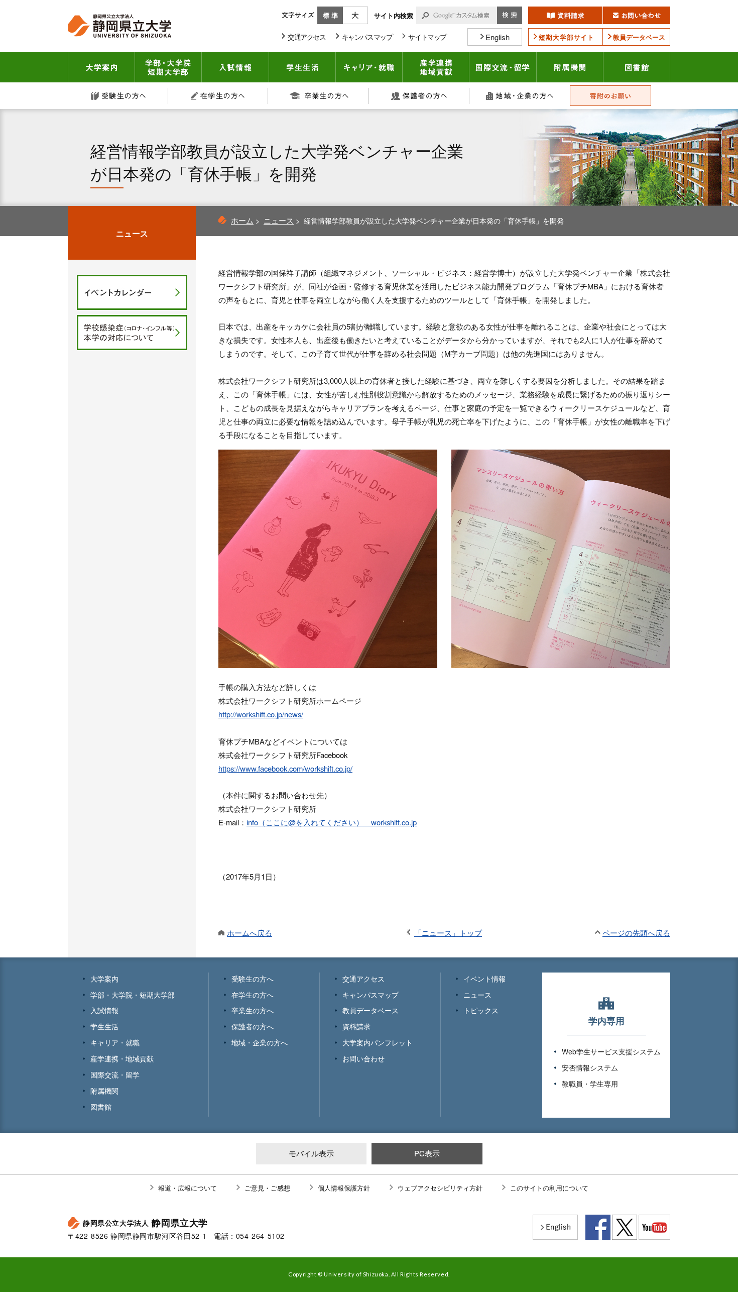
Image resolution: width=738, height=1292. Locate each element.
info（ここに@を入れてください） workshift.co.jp (332, 822)
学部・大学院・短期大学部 (132, 995)
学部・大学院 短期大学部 (168, 67)
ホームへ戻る (249, 932)
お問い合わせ (363, 1058)
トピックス (481, 1010)
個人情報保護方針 (344, 1188)
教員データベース (370, 1010)
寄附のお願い (610, 95)
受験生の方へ (118, 95)
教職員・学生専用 (590, 1084)
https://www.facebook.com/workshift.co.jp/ (285, 768)
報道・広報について (187, 1188)
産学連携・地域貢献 (436, 67)
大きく (355, 15)
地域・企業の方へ (519, 95)
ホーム (242, 220)
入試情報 (235, 67)
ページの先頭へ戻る (636, 932)
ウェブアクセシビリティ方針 (440, 1188)
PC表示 (427, 1153)
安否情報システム (590, 1067)
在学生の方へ (218, 95)
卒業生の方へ (319, 95)
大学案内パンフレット (377, 1042)
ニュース (279, 220)
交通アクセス (363, 979)
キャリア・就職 (369, 67)
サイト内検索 (393, 15)
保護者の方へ (419, 95)
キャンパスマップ (370, 995)
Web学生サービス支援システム (611, 1051)
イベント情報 (484, 979)
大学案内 (101, 67)
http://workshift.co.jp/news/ (260, 714)
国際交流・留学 (503, 67)
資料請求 (356, 1026)
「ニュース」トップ (448, 932)
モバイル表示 (311, 1153)
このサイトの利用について (549, 1188)
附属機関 (570, 67)
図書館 (636, 67)
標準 (330, 15)
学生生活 (302, 67)
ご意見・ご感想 (267, 1188)
